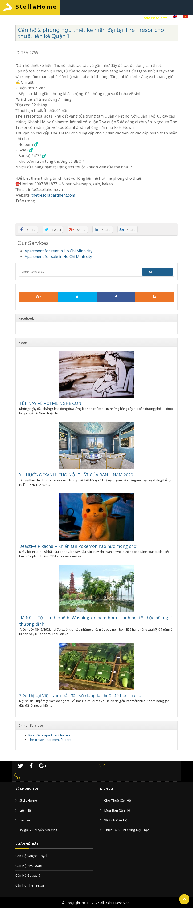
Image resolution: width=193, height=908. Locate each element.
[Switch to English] (175, 17)
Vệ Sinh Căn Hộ (115, 820)
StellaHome (36, 6)
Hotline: (147, 18)
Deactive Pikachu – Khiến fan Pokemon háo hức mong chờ (77, 546)
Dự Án (96, 18)
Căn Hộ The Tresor (29, 885)
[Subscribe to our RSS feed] (38, 297)
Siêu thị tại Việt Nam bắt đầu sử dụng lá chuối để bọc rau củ (80, 695)
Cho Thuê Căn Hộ (117, 800)
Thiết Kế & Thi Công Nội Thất (126, 830)
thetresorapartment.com (53, 195)
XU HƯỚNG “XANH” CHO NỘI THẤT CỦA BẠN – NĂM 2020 (76, 475)
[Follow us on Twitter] (77, 297)
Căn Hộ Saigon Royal (31, 855)
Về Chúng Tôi (53, 18)
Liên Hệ (114, 18)
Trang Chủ (24, 18)
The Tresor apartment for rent (49, 740)
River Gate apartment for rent (49, 735)
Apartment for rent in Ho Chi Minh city (58, 250)
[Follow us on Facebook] (115, 297)
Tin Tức (24, 820)
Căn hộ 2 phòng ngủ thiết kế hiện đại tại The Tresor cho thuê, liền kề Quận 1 (91, 33)
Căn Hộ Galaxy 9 (27, 875)
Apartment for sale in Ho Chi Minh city (58, 256)
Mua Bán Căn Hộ (116, 810)
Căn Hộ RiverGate (28, 865)
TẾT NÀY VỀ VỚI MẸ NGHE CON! (50, 403)
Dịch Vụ (78, 18)
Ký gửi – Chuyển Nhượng (37, 830)
